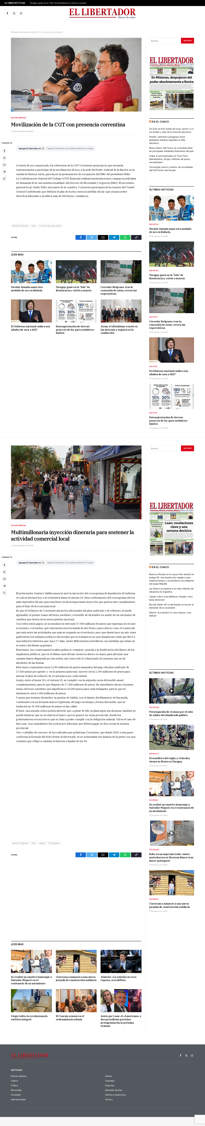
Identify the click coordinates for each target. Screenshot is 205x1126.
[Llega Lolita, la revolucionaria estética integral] (31, 1000)
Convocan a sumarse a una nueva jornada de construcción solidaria (76, 978)
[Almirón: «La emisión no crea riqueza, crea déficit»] (121, 961)
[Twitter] (4, 158)
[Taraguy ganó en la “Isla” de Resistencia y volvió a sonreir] (76, 271)
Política (153, 317)
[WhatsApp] (4, 178)
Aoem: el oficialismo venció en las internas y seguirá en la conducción (119, 330)
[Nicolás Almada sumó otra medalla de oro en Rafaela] (31, 271)
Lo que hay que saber (50, 225)
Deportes (153, 224)
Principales (54, 843)
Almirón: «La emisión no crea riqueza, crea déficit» (118, 978)
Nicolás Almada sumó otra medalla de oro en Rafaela (27, 289)
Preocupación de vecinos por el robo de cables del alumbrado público (171, 713)
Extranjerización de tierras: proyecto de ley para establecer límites (75, 330)
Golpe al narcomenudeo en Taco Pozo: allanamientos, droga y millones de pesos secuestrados (169, 159)
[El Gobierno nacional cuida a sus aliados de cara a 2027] (31, 310)
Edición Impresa (18, 118)
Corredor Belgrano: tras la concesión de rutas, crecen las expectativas (119, 290)
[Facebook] (4, 151)
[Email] (4, 165)
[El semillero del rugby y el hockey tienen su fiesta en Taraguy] (171, 737)
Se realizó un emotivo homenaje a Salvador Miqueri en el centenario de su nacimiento (31, 980)
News (42, 843)
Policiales (154, 707)
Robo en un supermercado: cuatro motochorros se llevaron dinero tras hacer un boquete (171, 857)
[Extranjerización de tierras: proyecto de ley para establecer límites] (76, 310)
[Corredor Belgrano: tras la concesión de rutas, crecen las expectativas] (121, 271)
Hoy (34, 225)
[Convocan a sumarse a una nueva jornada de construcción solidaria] (76, 961)
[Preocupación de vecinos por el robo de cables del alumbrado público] (171, 691)
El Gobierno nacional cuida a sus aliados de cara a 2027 (30, 328)
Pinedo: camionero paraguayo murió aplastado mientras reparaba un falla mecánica (167, 139)
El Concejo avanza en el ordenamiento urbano (70, 1018)
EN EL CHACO (160, 121)
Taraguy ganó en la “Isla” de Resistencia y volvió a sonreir (58, 3)
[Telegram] (4, 171)
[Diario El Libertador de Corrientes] (102, 13)
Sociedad (153, 800)
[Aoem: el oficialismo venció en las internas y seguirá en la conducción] (121, 310)
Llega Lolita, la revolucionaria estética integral (29, 1018)
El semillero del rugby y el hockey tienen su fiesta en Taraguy (169, 760)
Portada (14, 32)
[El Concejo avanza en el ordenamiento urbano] (76, 1000)
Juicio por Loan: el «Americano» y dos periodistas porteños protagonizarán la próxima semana (121, 1021)
